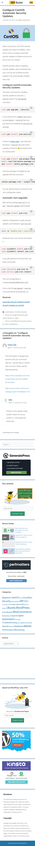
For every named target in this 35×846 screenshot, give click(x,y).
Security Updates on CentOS (13, 305)
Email (20, 598)
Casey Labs (14, 141)
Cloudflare (27, 597)
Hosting (17, 619)
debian (27, 626)
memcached (15, 601)
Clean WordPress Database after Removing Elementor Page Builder (23, 551)
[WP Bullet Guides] (16, 2)
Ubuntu (11, 607)
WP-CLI (24, 601)
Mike (10, 400)
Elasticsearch (6, 616)
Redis (4, 612)
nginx (21, 615)
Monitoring (19, 630)
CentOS (17, 312)
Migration (6, 597)
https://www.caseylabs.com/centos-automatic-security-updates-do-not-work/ (17, 379)
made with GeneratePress (19, 843)
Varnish (5, 626)
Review (11, 626)
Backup (9, 612)
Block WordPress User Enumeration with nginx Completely (21, 530)
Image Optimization (18, 604)
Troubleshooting (9, 622)
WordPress (23, 607)
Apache (14, 616)
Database (18, 626)
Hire (31, 2)
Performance (8, 630)
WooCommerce (22, 611)
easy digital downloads (24, 623)
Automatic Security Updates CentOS (16, 302)
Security (24, 312)
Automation (9, 312)
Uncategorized (6, 604)
